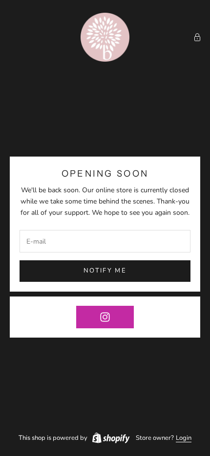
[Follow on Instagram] (105, 317)
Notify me (105, 270)
